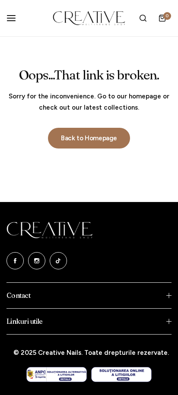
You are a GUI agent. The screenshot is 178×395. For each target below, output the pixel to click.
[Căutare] (143, 18)
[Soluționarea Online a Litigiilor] (121, 374)
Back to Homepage (89, 138)
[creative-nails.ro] (89, 18)
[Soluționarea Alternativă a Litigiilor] (56, 374)
